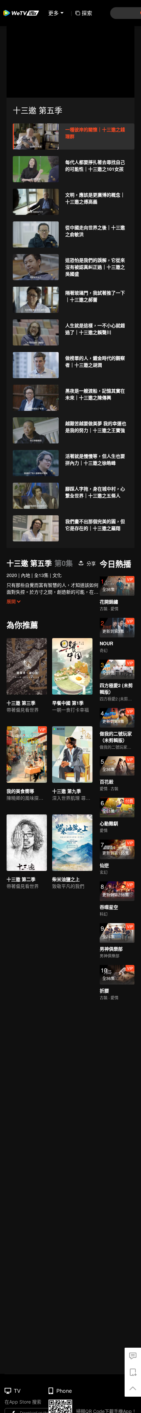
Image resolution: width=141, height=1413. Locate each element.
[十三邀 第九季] (72, 754)
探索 (87, 13)
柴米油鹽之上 (66, 879)
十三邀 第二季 (21, 879)
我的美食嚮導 (20, 791)
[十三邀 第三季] (27, 666)
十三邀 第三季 (21, 702)
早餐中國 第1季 (68, 702)
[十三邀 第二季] (27, 842)
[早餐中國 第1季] (72, 666)
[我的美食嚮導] (27, 754)
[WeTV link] (21, 13)
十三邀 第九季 (66, 791)
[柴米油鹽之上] (72, 842)
